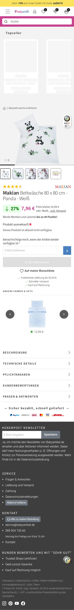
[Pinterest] (11, 603)
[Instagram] (5, 603)
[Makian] (63, 186)
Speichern (50, 434)
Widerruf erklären (16, 502)
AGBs (35, 580)
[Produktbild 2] (18, 173)
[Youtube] (18, 603)
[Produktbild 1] (5, 173)
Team (37, 584)
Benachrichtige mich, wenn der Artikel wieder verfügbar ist (31, 241)
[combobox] (37, 21)
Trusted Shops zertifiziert (21, 558)
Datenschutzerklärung (35, 459)
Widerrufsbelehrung (51, 580)
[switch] (67, 126)
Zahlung (10, 491)
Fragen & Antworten (17, 479)
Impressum (8, 580)
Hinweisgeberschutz (13, 584)
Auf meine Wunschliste (39, 270)
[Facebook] (24, 603)
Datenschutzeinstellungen (21, 496)
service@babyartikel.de (20, 525)
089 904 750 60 (15, 530)
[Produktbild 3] (30, 173)
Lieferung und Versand (19, 485)
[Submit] (6, 21)
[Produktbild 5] (55, 173)
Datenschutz (23, 580)
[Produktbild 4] (43, 173)
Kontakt (10, 542)
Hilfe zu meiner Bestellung (24, 519)
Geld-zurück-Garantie (18, 564)
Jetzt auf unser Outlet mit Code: (37, 3)
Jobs (29, 584)
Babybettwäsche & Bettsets (23, 108)
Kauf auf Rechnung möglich (23, 570)
